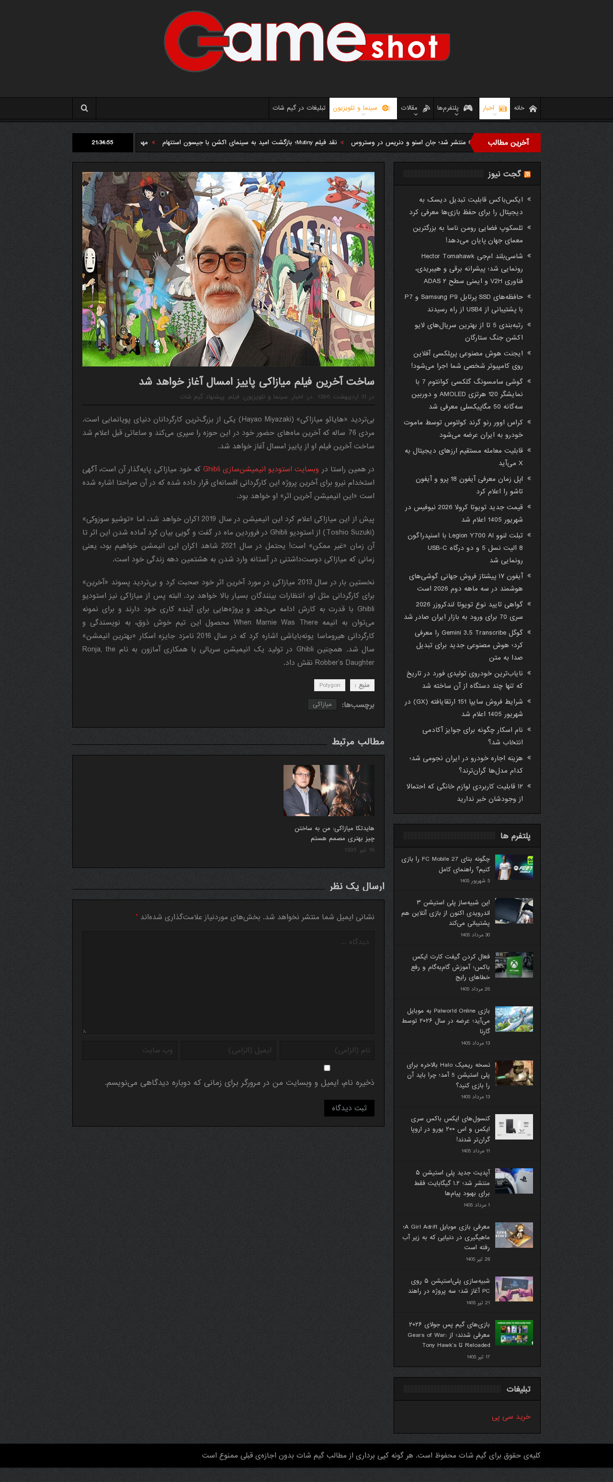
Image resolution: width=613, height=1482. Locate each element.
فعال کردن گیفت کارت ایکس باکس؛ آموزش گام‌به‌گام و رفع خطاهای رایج (450, 967)
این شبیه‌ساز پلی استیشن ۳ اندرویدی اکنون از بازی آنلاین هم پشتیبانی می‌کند (445, 913)
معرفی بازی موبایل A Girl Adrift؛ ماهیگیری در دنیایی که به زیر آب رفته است (446, 1237)
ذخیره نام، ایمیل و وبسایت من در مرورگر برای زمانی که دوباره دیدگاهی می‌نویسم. (240, 1083)
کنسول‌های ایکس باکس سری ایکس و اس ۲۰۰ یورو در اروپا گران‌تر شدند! (450, 1129)
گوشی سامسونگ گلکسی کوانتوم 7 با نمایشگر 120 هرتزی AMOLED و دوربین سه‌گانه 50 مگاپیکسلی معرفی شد (467, 394)
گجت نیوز (504, 174)
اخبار (488, 108)
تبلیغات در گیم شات (299, 108)
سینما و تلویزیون (355, 108)
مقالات (409, 108)
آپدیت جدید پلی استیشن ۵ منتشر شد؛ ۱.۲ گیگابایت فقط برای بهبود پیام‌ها (452, 1183)
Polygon (329, 685)
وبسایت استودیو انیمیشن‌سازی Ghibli (262, 469)
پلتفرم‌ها (448, 108)
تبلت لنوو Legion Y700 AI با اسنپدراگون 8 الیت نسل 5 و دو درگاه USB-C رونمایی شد (465, 548)
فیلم (233, 396)
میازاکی (322, 704)
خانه (519, 108)
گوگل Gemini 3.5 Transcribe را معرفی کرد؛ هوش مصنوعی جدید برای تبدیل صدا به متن (469, 645)
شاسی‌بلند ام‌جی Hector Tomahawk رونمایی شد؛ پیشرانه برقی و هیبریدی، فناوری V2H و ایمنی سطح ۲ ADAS (469, 268)
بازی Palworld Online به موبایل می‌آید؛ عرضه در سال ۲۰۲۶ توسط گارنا (445, 1021)
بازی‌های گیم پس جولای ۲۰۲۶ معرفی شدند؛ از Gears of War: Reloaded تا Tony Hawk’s (449, 1335)
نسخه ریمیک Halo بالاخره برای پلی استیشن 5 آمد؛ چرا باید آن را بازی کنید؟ (448, 1075)
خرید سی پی (511, 1417)
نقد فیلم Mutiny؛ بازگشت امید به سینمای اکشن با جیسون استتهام (293, 142)
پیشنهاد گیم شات (202, 396)
